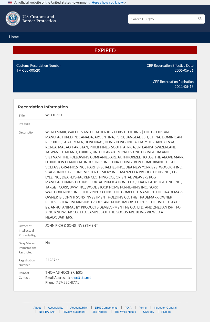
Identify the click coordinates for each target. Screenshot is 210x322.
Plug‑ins (166, 311)
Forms (143, 307)
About (37, 307)
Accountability (79, 307)
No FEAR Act (47, 311)
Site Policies (99, 311)
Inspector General (165, 307)
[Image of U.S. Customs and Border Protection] (30, 19)
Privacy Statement (73, 311)
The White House (125, 311)
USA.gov (148, 311)
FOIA (128, 307)
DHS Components (106, 307)
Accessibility (55, 307)
